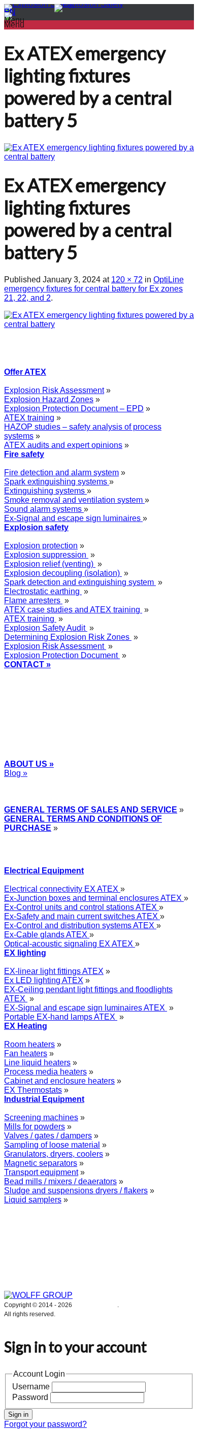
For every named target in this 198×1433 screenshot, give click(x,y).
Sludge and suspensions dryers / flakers (76, 1190)
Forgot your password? (45, 1424)
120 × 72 (127, 279)
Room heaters (29, 1044)
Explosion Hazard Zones (48, 399)
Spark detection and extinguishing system (80, 582)
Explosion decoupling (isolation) (63, 573)
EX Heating (25, 1026)
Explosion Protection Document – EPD (74, 408)
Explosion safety (36, 527)
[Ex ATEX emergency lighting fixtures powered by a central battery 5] (99, 156)
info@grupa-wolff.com (43, 692)
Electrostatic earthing (43, 591)
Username (31, 1386)
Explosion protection (41, 545)
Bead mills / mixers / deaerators (60, 1181)
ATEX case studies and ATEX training (73, 609)
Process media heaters (45, 1071)
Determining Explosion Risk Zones (67, 637)
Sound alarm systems (44, 509)
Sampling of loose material (52, 1145)
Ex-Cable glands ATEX (46, 934)
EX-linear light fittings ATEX (54, 971)
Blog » (15, 773)
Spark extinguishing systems (56, 481)
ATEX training (29, 417)
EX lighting (25, 953)
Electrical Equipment (44, 870)
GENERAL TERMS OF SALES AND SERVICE (90, 809)
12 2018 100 (37, 682)
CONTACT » (27, 664)
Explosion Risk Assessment (54, 390)
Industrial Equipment (44, 1099)
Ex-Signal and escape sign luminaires (73, 518)
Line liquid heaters (37, 1062)
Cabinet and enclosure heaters (59, 1081)
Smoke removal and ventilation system (74, 500)
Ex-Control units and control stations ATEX (81, 907)
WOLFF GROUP (95, 1305)
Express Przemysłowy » (45, 782)
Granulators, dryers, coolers (53, 1154)
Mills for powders (34, 1126)
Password (30, 1397)
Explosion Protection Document (62, 655)
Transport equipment (41, 1172)
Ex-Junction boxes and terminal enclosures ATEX (94, 898)
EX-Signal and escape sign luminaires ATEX (85, 1007)
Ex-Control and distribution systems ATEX (80, 925)
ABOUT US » (29, 764)
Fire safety (24, 454)
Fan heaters (25, 1053)
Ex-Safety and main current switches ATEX (82, 916)
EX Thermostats (33, 1090)
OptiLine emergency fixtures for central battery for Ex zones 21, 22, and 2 (94, 288)
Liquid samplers (32, 1199)
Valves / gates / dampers (48, 1135)
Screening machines (41, 1117)
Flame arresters (33, 600)
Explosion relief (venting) (49, 564)
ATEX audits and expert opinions (63, 445)
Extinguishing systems (45, 490)
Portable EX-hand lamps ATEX (60, 1017)
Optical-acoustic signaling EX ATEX (69, 943)
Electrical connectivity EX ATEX (62, 889)
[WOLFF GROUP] (38, 1295)
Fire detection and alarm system (61, 472)
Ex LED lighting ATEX (43, 980)
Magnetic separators (40, 1163)
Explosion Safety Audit (45, 628)
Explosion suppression (46, 554)
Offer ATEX (25, 372)
